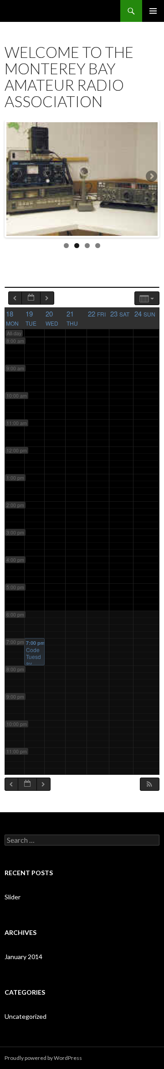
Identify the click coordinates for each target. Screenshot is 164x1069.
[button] (149, 784)
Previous (13, 177)
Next (151, 177)
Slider (12, 897)
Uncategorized (25, 1016)
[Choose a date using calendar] (31, 298)
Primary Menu (153, 11)
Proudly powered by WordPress (43, 1057)
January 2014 (23, 956)
